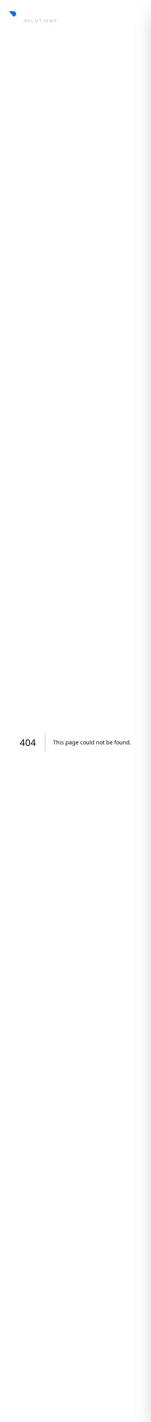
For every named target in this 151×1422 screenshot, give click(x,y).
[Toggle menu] (137, 15)
